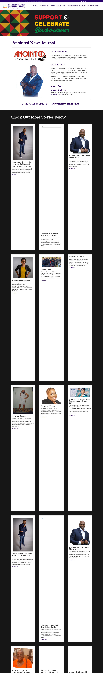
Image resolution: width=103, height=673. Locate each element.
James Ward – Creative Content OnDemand (22, 163)
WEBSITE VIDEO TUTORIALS (36, 1)
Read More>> (15, 174)
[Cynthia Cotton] (23, 400)
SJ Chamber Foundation (93, 5)
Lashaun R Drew (76, 257)
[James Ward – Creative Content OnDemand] (23, 143)
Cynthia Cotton (19, 416)
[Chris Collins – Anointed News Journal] (80, 139)
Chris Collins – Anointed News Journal (79, 157)
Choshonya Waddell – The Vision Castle (50, 235)
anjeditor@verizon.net (57, 94)
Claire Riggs (46, 269)
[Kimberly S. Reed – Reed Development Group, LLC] (80, 392)
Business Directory (72, 5)
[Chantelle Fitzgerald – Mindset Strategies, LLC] (80, 659)
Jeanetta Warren (48, 406)
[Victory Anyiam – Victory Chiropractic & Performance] (52, 658)
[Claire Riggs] (52, 261)
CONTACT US (27, 1)
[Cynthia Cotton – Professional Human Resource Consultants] (23, 658)
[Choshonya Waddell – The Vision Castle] (52, 178)
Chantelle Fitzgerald (21, 281)
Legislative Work (60, 5)
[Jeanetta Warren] (52, 395)
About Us (35, 5)
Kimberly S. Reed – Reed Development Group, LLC (79, 401)
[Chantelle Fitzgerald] (23, 267)
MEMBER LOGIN (20, 1)
